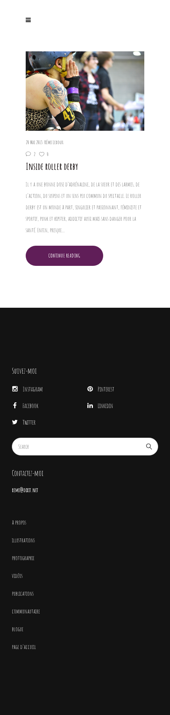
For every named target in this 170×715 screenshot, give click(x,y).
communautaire (26, 611)
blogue (17, 629)
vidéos (17, 576)
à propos (19, 522)
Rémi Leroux (53, 142)
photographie (23, 558)
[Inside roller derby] (85, 91)
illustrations (23, 540)
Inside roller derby (52, 166)
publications (23, 593)
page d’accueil (24, 647)
